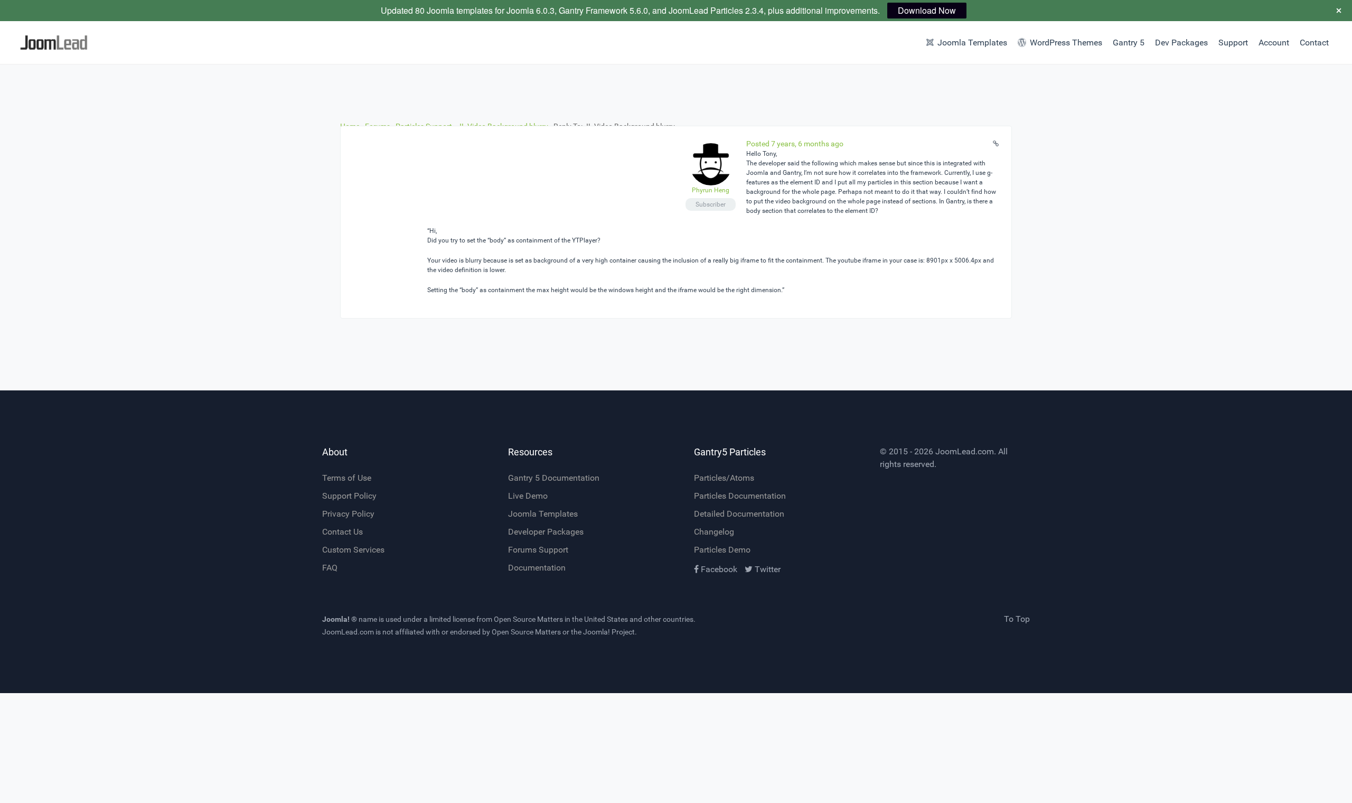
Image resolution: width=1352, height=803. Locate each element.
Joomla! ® (339, 619)
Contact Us (342, 532)
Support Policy (349, 496)
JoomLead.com (964, 451)
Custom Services (353, 550)
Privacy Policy (348, 514)
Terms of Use (346, 478)
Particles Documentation (740, 496)
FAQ (329, 568)
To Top (1017, 619)
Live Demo (528, 496)
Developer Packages (546, 532)
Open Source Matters (528, 619)
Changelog (714, 532)
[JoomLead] (101, 42)
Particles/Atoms (724, 478)
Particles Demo (722, 550)
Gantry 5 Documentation (553, 478)
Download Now (927, 10)
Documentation (537, 568)
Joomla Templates (543, 514)
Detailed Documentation (739, 514)
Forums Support (538, 550)
